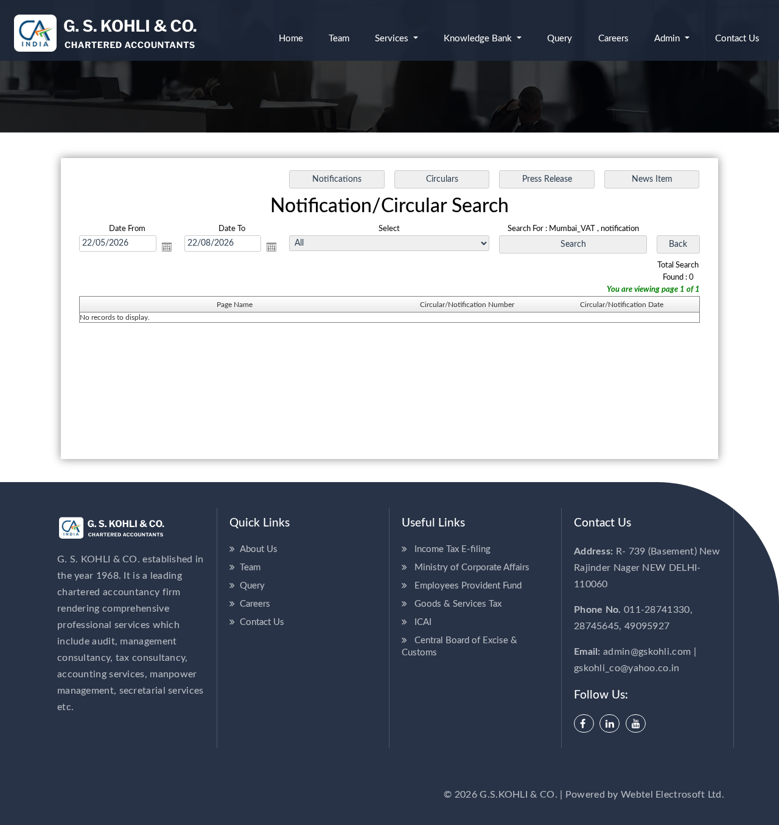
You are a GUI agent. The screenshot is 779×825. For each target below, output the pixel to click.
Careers (613, 38)
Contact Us (262, 622)
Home (291, 38)
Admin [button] (668, 38)
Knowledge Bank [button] (479, 38)
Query (559, 38)
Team (339, 38)
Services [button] (393, 38)
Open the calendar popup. (166, 246)
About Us (259, 549)
